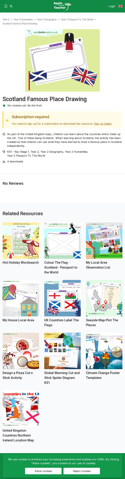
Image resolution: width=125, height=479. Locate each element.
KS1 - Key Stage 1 (18, 151)
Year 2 (6, 19)
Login (112, 6)
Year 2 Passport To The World (77, 19)
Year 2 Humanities (23, 19)
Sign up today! (103, 123)
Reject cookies (82, 471)
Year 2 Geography (47, 19)
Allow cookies (43, 471)
